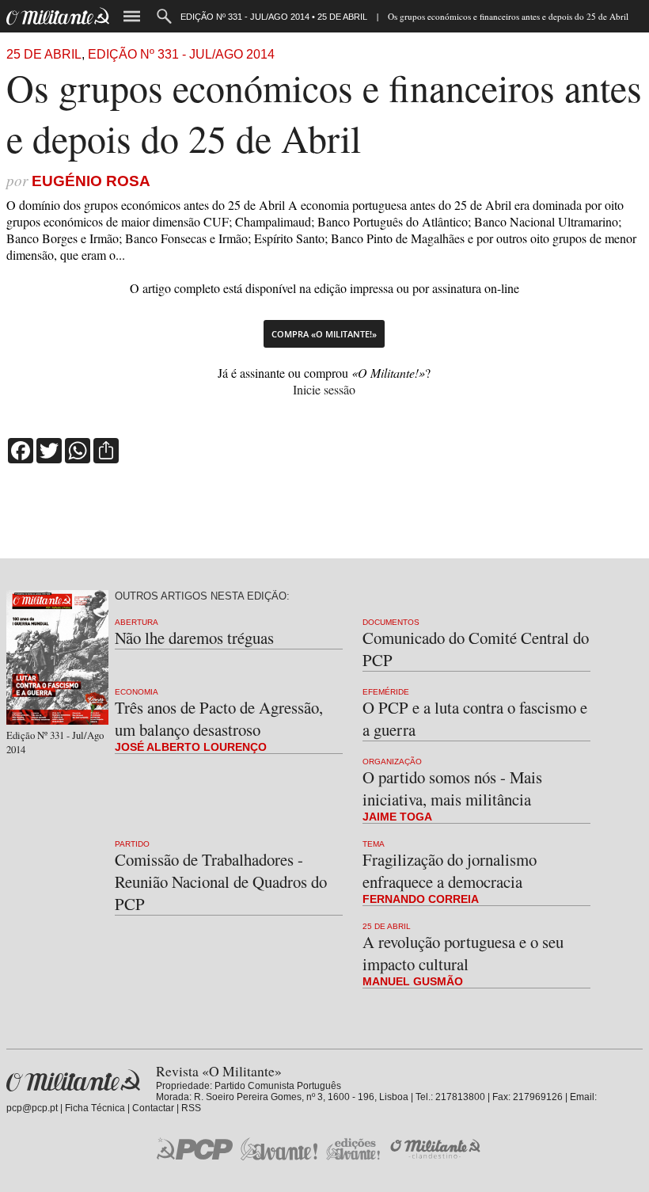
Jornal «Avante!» (279, 1148)
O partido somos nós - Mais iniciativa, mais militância (452, 788)
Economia (136, 691)
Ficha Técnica (95, 1108)
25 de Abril (44, 54)
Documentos (390, 622)
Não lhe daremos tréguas (194, 637)
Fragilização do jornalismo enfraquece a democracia (449, 870)
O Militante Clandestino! (436, 1148)
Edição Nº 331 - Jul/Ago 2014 (181, 54)
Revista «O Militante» (73, 1080)
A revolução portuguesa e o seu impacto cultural (463, 953)
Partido (132, 844)
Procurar (164, 16)
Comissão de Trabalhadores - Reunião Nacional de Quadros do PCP (221, 881)
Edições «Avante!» (353, 1148)
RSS (191, 1108)
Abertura (136, 622)
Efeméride (385, 691)
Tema (373, 844)
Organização (392, 761)
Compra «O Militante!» (324, 334)
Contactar (153, 1108)
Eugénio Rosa (91, 181)
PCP (195, 1148)
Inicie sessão (324, 389)
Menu (132, 16)
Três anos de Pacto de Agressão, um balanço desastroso (219, 718)
